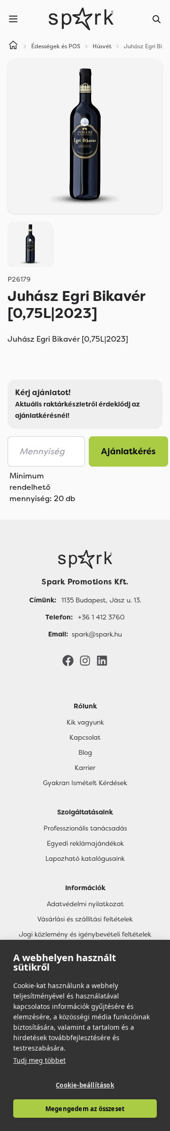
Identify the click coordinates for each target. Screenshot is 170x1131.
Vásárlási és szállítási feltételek (85, 919)
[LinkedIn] (102, 660)
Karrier (85, 767)
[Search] (156, 19)
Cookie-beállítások (85, 1085)
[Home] (13, 46)
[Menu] (13, 19)
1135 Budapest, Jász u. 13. (101, 600)
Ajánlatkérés (128, 451)
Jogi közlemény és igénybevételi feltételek (85, 934)
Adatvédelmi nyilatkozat (85, 904)
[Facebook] (68, 660)
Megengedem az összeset (85, 1108)
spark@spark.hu (97, 634)
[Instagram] (85, 660)
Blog (85, 752)
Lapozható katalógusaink (85, 858)
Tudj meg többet (39, 1060)
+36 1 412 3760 (101, 617)
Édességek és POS (55, 46)
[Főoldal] (85, 559)
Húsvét (102, 46)
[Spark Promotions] (81, 19)
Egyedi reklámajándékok (85, 843)
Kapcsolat (85, 737)
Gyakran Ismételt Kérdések (85, 782)
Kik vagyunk (85, 722)
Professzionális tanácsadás (85, 828)
